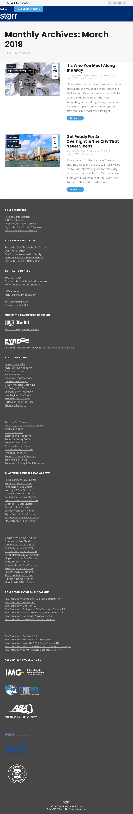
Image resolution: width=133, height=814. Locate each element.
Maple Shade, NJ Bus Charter (21, 558)
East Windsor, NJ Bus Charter (21, 551)
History (11, 66)
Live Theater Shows (16, 453)
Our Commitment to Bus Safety (23, 254)
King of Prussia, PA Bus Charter (22, 517)
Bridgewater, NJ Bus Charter (20, 565)
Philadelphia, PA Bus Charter (20, 480)
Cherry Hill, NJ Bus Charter (19, 493)
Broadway (12, 137)
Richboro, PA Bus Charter (19, 575)
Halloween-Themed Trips (19, 402)
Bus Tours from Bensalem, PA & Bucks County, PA (32, 599)
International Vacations (18, 435)
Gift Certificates (14, 220)
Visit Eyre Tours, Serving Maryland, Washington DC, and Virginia (40, 347)
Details (73, 118)
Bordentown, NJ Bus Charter (20, 497)
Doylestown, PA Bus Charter (20, 537)
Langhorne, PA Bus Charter (20, 544)
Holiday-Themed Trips (17, 398)
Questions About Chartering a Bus (24, 257)
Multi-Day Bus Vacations (18, 367)
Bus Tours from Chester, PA (20, 605)
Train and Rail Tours (16, 459)
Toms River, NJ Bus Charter (20, 514)
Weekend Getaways (16, 381)
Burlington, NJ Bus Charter (19, 510)
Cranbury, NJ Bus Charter (19, 548)
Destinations (14, 146)
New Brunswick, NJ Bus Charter (22, 554)
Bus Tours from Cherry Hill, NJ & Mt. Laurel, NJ (30, 619)
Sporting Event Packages (19, 391)
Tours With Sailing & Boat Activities (24, 463)
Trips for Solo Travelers (17, 422)
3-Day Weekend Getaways (20, 384)
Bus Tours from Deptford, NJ (21, 636)
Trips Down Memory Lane (19, 71)
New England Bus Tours (18, 395)
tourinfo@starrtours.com (26, 284)
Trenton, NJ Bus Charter (18, 483)
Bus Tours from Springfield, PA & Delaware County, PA (35, 609)
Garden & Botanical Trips (19, 449)
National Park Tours (15, 442)
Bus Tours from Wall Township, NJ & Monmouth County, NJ (38, 646)
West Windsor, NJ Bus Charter (21, 500)
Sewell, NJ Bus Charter (17, 507)
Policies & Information (17, 216)
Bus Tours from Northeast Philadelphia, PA (28, 616)
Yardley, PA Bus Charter (18, 490)
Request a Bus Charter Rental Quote (25, 247)
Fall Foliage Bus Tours (17, 388)
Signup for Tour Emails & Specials (23, 227)
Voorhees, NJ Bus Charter (19, 503)
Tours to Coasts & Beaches (20, 456)
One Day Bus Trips (15, 364)
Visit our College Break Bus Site (22, 329)
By (106, 75)
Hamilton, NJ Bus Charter (19, 578)
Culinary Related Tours (17, 446)
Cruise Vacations (14, 371)
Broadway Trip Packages (18, 378)
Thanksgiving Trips (15, 405)
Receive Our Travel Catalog (20, 223)
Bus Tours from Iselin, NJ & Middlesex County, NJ (32, 643)
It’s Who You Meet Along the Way (90, 68)
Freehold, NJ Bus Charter (18, 541)
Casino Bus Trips (14, 429)
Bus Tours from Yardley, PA (20, 602)
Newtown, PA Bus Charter (19, 568)
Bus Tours (12, 142)
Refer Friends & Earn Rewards (21, 230)
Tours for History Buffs (17, 439)
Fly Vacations (12, 374)
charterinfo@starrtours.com (31, 281)
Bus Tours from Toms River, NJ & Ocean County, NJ (34, 650)
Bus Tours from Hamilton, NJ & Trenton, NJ (29, 639)
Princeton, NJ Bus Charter (19, 486)
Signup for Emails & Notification (22, 261)
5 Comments (87, 154)
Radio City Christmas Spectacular (24, 425)
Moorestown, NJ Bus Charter (20, 521)
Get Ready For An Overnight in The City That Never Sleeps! (92, 141)
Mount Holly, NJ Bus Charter (20, 582)
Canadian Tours (14, 432)
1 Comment (88, 78)
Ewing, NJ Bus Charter (17, 561)
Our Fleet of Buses (15, 250)
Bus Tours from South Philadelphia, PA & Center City (34, 612)
